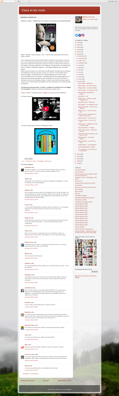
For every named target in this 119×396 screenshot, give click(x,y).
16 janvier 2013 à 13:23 (31, 212)
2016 (78, 47)
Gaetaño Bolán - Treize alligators (87, 144)
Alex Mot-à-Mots (29, 325)
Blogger (69, 389)
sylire (26, 335)
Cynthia (52, 92)
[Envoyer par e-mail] (25, 159)
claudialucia (28, 287)
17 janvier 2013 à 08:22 (31, 320)
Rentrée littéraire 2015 (81, 218)
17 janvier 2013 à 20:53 (31, 339)
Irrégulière (28, 167)
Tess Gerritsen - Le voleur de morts (88, 90)
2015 (78, 49)
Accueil (46, 381)
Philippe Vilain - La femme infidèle (87, 88)
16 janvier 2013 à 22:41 (31, 297)
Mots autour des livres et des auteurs (85, 187)
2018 (78, 45)
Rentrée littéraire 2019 (81, 225)
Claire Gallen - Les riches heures (87, 85)
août (79, 65)
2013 (78, 54)
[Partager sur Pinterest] (32, 159)
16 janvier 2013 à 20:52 (31, 282)
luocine (27, 204)
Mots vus (77, 193)
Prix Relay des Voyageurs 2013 (83, 202)
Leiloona (23, 92)
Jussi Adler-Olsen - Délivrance (86, 102)
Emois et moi (78, 181)
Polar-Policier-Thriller (81, 199)
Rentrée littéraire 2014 (81, 216)
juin (79, 70)
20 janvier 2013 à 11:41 (31, 349)
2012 (78, 154)
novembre (81, 58)
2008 (78, 163)
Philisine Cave (29, 242)
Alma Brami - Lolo (83, 96)
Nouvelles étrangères (81, 195)
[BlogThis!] (27, 159)
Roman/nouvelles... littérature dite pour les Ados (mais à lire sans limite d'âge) (86, 231)
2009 (78, 161)
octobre (80, 60)
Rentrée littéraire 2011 (81, 210)
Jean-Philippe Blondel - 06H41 (86, 147)
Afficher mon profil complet (90, 19)
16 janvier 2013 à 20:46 (31, 269)
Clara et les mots (33, 10)
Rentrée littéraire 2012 (81, 212)
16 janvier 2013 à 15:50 (31, 237)
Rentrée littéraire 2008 (81, 204)
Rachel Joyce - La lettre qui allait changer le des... (87, 99)
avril (79, 74)
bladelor (27, 190)
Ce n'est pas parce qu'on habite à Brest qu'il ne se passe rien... (86, 174)
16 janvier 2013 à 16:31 (31, 248)
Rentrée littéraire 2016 (81, 220)
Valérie (29, 92)
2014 (78, 51)
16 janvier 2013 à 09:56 (31, 173)
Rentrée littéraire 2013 (81, 214)
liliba (26, 344)
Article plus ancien (64, 381)
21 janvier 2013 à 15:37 (31, 370)
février (80, 79)
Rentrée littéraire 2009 (81, 206)
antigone (27, 218)
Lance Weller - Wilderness (85, 83)
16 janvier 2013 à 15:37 (31, 225)
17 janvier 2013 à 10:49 (31, 329)
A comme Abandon (80, 169)
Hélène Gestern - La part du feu (87, 118)
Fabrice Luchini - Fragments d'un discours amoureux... (87, 115)
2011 (78, 156)
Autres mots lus (79, 172)
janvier (80, 81)
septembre (81, 63)
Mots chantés (79, 189)
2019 (78, 42)
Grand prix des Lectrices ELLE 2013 (85, 183)
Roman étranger (79, 227)
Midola (27, 253)
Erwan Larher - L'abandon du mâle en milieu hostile (87, 124)
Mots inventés (79, 191)
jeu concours (78, 185)
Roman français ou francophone (84, 229)
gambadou (28, 274)
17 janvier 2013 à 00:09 (31, 307)
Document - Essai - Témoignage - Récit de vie (38, 161)
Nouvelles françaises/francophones (85, 197)
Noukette (27, 302)
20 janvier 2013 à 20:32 (31, 360)
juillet (80, 67)
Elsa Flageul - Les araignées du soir (88, 104)
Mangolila (28, 312)
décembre (81, 56)
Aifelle (26, 178)
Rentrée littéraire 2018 (81, 222)
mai (79, 72)
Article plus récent (27, 381)
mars (80, 76)
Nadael (27, 365)
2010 (78, 158)
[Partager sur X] (28, 159)
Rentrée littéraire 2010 (81, 208)
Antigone (45, 92)
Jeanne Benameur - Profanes (86, 127)
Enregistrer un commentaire (30, 373)
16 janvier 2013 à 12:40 (31, 199)
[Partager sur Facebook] (30, 159)
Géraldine (27, 263)
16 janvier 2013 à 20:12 (31, 258)
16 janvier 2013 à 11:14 (31, 185)
